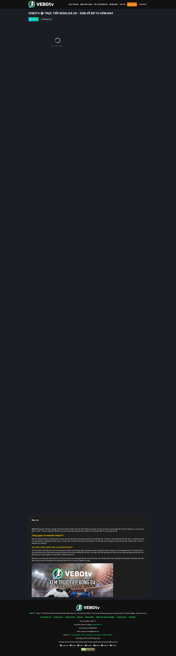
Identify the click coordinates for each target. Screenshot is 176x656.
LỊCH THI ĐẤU (74, 4)
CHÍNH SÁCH (58, 617)
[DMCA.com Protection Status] (88, 650)
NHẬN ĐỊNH (113, 4)
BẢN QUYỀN (89, 617)
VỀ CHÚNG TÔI (45, 617)
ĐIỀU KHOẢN (70, 617)
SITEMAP (132, 617)
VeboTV (34, 529)
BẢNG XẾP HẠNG (86, 4)
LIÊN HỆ (80, 617)
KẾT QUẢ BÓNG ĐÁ (101, 4)
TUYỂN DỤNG (121, 617)
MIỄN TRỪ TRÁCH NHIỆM (105, 617)
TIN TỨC (122, 4)
